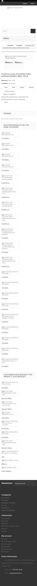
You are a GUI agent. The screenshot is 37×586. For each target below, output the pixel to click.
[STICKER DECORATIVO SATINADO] (10, 272)
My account (6, 536)
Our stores (4, 521)
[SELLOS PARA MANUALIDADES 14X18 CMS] (10, 393)
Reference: (4, 80)
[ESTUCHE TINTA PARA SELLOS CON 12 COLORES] (10, 423)
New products (5, 518)
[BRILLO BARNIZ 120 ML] (10, 460)
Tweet (5, 87)
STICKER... (5, 238)
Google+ (21, 87)
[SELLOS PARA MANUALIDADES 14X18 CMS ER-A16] (10, 404)
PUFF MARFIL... (6, 471)
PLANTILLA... (5, 183)
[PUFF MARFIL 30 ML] (10, 467)
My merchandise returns (8, 541)
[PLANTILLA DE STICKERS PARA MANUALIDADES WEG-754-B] (10, 191)
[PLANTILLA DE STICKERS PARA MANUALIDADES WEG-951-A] (10, 218)
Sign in (33, 3)
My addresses (5, 546)
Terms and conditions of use (10, 526)
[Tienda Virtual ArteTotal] (18, 15)
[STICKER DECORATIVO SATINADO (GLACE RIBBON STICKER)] (10, 316)
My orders (4, 539)
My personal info (6, 549)
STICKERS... (5, 138)
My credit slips (5, 544)
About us (4, 528)
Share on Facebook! (9, 94)
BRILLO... (4, 464)
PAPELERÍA (5, 508)
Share (13, 87)
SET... (3, 457)
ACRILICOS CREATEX (8, 510)
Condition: (4, 83)
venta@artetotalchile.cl (15, 573)
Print (5, 102)
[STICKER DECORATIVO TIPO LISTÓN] (10, 383)
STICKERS (4, 500)
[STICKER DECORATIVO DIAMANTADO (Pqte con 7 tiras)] (10, 361)
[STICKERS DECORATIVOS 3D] (10, 134)
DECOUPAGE (5, 498)
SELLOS (4, 505)
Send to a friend (9, 91)
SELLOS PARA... (7, 398)
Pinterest (31, 87)
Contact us (4, 523)
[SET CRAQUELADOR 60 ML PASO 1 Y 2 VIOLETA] (10, 452)
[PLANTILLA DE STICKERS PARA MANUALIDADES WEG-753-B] (10, 260)
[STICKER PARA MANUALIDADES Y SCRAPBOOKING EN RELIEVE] (10, 232)
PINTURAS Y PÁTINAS (8, 503)
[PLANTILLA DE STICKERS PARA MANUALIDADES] (18, 57)
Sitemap (4, 531)
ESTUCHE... (5, 428)
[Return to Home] (3, 45)
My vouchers (5, 551)
